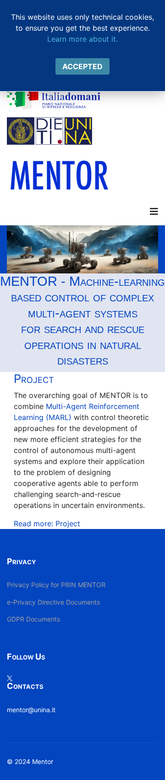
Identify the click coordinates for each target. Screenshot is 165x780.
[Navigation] (154, 211)
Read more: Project (47, 523)
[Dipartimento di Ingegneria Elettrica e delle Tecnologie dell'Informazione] (82, 131)
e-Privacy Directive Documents (53, 602)
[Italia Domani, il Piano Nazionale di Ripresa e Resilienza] (82, 96)
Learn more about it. (82, 39)
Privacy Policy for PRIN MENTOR (56, 585)
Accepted (82, 66)
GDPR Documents (33, 619)
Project (34, 378)
